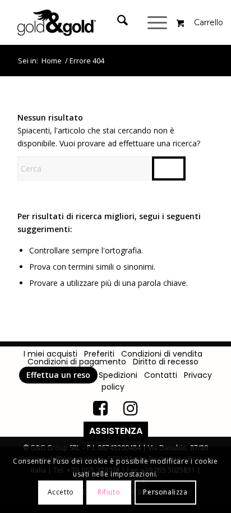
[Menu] (158, 22)
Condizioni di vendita (161, 353)
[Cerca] (117, 22)
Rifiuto (109, 492)
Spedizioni (118, 375)
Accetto (61, 492)
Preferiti (99, 353)
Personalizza (165, 492)
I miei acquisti (50, 353)
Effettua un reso (58, 374)
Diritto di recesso (165, 361)
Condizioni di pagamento (76, 361)
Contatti (160, 375)
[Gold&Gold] (95, 22)
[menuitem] (123, 22)
